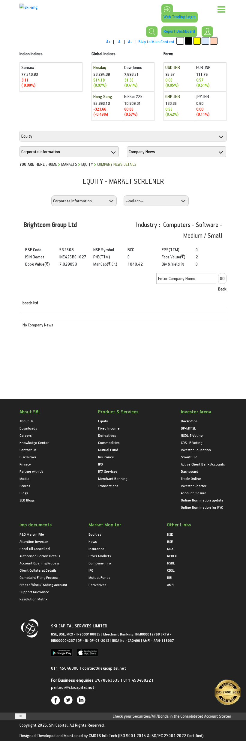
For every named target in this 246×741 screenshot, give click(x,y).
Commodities (108, 442)
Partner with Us (31, 471)
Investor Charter (193, 485)
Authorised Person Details (40, 555)
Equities (94, 534)
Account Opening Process (39, 563)
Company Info (99, 563)
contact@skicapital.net (104, 668)
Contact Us (28, 449)
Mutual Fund (108, 449)
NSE (170, 534)
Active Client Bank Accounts (203, 464)
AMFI (170, 584)
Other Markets (99, 555)
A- (130, 41)
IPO (100, 464)
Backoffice (189, 420)
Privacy (25, 464)
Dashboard (189, 471)
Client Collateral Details (38, 570)
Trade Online (191, 478)
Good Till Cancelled (35, 548)
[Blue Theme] (205, 41)
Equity (87, 164)
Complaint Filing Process (39, 577)
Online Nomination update (202, 500)
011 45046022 (137, 680)
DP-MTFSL (188, 428)
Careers (26, 435)
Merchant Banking (112, 478)
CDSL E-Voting (191, 442)
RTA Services (107, 471)
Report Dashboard (179, 31)
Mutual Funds (99, 577)
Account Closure (193, 492)
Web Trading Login (180, 16)
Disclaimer (28, 456)
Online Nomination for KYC (202, 507)
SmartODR (189, 456)
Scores (25, 485)
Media (24, 478)
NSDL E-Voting (191, 435)
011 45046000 (65, 668)
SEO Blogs (27, 500)
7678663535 (108, 680)
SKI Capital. (59, 725)
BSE (170, 541)
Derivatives (107, 435)
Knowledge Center (34, 442)
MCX (170, 548)
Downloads (28, 428)
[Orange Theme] (214, 41)
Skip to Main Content (156, 41)
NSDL (171, 563)
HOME (52, 164)
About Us (26, 420)
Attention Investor (34, 541)
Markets (69, 164)
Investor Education (196, 449)
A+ (108, 41)
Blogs (24, 492)
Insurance (106, 456)
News (92, 541)
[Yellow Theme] (197, 41)
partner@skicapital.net (72, 687)
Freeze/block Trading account (43, 584)
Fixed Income (109, 428)
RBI (169, 577)
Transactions (108, 485)
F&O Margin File (32, 534)
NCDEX (172, 555)
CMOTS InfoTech (103, 735)
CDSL (171, 570)
